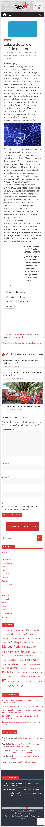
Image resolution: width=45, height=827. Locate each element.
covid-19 (38, 638)
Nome (5, 463)
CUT (4, 642)
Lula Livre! (31, 660)
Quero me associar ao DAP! (22, 526)
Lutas (4, 592)
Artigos (4, 552)
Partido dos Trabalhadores (22, 672)
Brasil (25, 633)
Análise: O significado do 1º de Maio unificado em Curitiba (20, 362)
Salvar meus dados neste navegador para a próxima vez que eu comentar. (21, 508)
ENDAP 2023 (6, 574)
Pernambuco (11, 676)
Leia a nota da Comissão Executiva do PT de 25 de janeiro (21, 335)
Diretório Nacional (27, 642)
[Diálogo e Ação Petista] (22, 2)
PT (4, 680)
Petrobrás (21, 676)
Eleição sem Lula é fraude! (23, 55)
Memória (5, 595)
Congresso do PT (9, 638)
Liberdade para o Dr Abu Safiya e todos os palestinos (22, 706)
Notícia (4, 602)
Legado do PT (7, 588)
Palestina (35, 668)
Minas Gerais (12, 667)
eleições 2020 (37, 652)
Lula (20, 660)
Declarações (6, 559)
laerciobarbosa (29, 52)
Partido (5, 610)
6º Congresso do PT (8, 630)
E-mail (5, 477)
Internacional (7, 585)
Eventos (5, 577)
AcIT (17, 630)
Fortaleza (34, 656)
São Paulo (15, 686)
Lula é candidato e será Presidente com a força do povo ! (22, 374)
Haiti (14, 660)
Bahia (9, 633)
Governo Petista (7, 660)
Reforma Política (23, 681)
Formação (5, 581)
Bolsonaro (16, 634)
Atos (3, 634)
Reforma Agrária (11, 681)
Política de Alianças (33, 676)
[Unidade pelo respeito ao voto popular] (22, 383)
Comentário (8, 430)
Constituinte (25, 638)
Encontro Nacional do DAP (10, 656)
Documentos (7, 563)
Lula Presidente (10, 664)
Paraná (41, 668)
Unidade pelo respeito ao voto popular (22, 406)
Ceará (32, 633)
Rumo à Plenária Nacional (26, 762)
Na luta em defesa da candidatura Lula (22, 345)
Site (3, 490)
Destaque (16, 642)
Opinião (7, 40)
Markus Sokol (29, 664)
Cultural (5, 556)
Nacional (5, 599)
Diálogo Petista (12, 647)
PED (3, 676)
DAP (8, 642)
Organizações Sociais (25, 668)
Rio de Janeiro (33, 681)
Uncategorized (7, 613)
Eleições (5, 570)
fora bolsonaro (24, 655)
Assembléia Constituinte (29, 630)
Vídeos (4, 617)
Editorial (5, 567)
